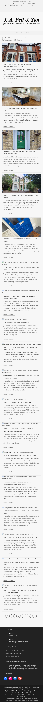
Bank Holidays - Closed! (12, 656)
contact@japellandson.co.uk (30, 6)
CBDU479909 (21, 697)
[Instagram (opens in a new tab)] (21, 10)
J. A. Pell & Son (8, 687)
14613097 (20, 695)
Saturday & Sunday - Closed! (14, 653)
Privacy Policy (34, 700)
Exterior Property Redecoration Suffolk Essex (21, 537)
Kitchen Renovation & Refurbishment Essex (20, 456)
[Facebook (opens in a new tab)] (18, 10)
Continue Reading (9, 83)
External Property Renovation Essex (17, 402)
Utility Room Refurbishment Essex (16, 323)
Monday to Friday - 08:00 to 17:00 (15, 651)
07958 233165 (14, 6)
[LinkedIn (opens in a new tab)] (24, 10)
